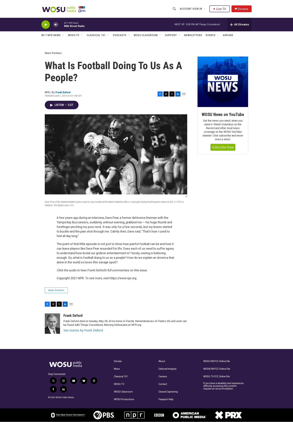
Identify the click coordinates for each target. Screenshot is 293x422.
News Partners (53, 53)
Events (211, 35)
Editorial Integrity (168, 369)
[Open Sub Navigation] (204, 8)
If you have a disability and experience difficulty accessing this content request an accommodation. (223, 386)
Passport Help (166, 399)
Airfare (228, 35)
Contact (163, 384)
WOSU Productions (124, 399)
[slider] (61, 24)
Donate (243, 9)
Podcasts (119, 35)
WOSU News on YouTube (223, 114)
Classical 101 (96, 35)
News (117, 369)
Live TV (221, 9)
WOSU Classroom (146, 35)
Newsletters (193, 35)
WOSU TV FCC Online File (216, 376)
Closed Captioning (168, 392)
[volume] (56, 24)
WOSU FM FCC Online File (216, 361)
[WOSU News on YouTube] (223, 82)
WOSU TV (73, 35)
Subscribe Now (223, 147)
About (162, 361)
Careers (163, 376)
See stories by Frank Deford (83, 330)
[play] (45, 25)
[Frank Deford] (52, 323)
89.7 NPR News (51, 35)
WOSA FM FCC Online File (216, 369)
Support (171, 35)
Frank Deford (62, 92)
